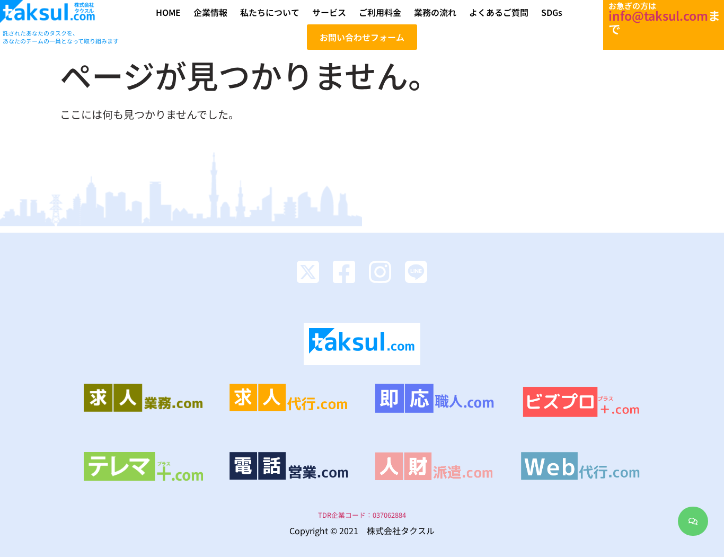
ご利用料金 (380, 12)
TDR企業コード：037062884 (362, 515)
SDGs (551, 12)
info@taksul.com (658, 15)
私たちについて (269, 12)
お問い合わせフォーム (362, 37)
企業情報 (210, 12)
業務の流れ (435, 12)
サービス (329, 12)
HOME (168, 12)
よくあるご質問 (498, 12)
